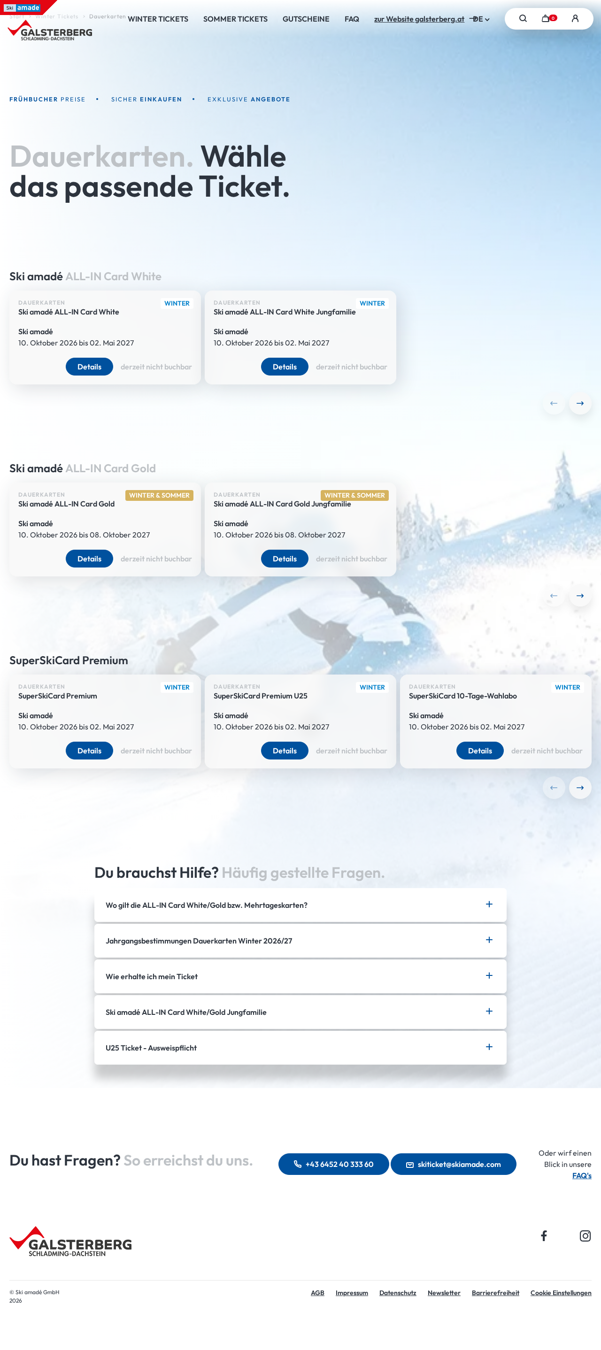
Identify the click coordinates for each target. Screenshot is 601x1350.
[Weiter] (580, 403)
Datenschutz (397, 1293)
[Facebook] (544, 1235)
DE (479, 19)
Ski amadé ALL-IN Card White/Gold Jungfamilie (186, 1012)
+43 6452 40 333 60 (340, 1164)
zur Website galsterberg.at (419, 18)
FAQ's (582, 1175)
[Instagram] (585, 1235)
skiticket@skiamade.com (459, 1164)
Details (89, 366)
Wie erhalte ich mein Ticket (152, 976)
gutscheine (306, 18)
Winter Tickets (158, 18)
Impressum (352, 1293)
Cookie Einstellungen (561, 1293)
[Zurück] (554, 403)
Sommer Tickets (235, 18)
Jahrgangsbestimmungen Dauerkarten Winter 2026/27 (199, 940)
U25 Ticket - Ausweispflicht (151, 1047)
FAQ (352, 18)
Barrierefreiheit (495, 1293)
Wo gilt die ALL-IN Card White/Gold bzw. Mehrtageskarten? (207, 905)
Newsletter (444, 1293)
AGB (317, 1293)
